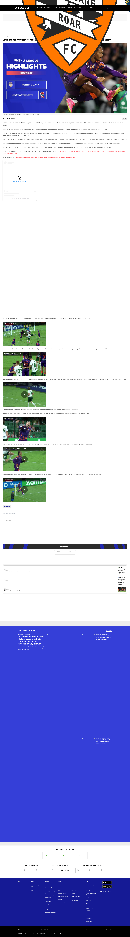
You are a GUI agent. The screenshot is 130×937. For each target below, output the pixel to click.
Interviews (47, 906)
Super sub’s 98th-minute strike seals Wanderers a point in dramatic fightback (103, 741)
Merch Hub (88, 890)
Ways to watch (89, 900)
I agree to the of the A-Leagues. (14, 515)
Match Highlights (48, 904)
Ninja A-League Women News (36, 889)
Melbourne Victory (76, 885)
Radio (87, 903)
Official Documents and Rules (91, 894)
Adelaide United (61, 885)
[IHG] (65, 870)
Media (87, 915)
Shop (68, 929)
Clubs (85, 7)
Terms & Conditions (45, 929)
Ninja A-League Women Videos (50, 888)
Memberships (71, 7)
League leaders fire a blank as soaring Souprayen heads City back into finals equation (103, 637)
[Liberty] (26, 870)
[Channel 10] (81, 870)
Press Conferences (49, 909)
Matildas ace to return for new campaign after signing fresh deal (15, 590)
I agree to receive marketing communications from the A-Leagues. (18, 516)
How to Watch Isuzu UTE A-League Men (50, 900)
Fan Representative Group (91, 906)
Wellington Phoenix (76, 896)
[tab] (59, 552)
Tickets (46, 885)
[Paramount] (92, 870)
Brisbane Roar (61, 890)
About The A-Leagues (90, 885)
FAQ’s (87, 897)
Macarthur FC (61, 899)
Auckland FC (61, 887)
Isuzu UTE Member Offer (91, 913)
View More (109, 630)
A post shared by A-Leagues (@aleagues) (20, 198)
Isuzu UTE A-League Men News (36, 885)
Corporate (88, 887)
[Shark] (80, 855)
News (8, 36)
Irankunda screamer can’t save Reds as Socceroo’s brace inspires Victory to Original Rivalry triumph (45, 157)
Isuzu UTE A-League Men (43, 7)
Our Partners (89, 918)
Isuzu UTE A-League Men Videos (50, 892)
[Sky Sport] (103, 870)
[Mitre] (53, 870)
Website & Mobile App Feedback (90, 909)
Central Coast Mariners (63, 896)
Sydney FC (74, 893)
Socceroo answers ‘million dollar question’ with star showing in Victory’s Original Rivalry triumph (31, 640)
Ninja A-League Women (59, 7)
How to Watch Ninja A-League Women (49, 896)
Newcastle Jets (75, 887)
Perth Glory (74, 890)
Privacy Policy (13, 515)
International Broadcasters (50, 912)
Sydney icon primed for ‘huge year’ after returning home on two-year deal (17, 571)
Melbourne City (61, 902)
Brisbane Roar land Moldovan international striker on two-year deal (16, 582)
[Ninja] (65, 855)
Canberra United (62, 893)
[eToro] (37, 870)
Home (4, 36)
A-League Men (7, 506)
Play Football (89, 921)
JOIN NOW (112, 7)
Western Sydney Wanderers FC (75, 900)
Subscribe (8, 520)
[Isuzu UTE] (49, 855)
